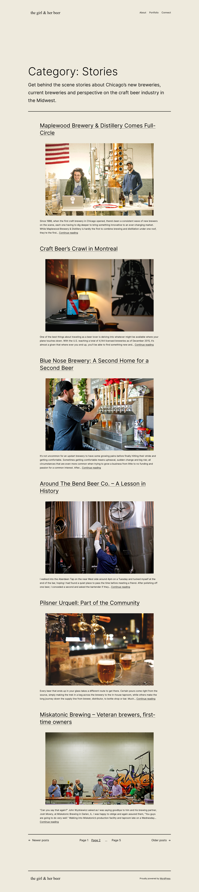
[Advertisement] (99, 44)
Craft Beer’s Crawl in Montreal (79, 248)
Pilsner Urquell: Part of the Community (90, 602)
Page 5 (116, 840)
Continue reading (68, 232)
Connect (166, 12)
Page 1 (84, 840)
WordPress (165, 878)
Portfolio (154, 12)
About (143, 12)
